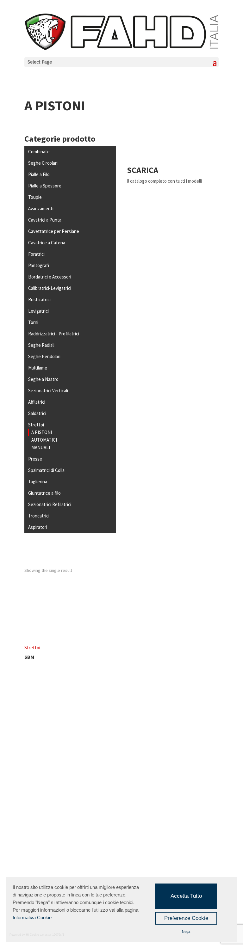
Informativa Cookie (32, 917)
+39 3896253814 (65, 834)
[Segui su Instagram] (108, 746)
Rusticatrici (39, 300)
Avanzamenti (40, 208)
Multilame (37, 368)
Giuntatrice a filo (44, 493)
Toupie (35, 197)
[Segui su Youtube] (133, 746)
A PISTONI (41, 432)
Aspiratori (37, 527)
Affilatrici (36, 402)
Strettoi (36, 425)
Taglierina (37, 482)
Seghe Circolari (43, 163)
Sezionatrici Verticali (48, 391)
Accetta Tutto (186, 896)
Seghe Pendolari (44, 356)
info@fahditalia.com (57, 819)
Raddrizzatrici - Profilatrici (53, 334)
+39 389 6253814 (51, 842)
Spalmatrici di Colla (46, 470)
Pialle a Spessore (44, 186)
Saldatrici (37, 413)
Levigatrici (38, 311)
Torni (33, 322)
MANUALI (40, 447)
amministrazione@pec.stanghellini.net (78, 826)
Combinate (39, 152)
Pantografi (38, 265)
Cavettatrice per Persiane (53, 231)
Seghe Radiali (41, 345)
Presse (35, 459)
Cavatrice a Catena (46, 243)
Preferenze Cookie (186, 918)
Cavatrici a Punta (44, 220)
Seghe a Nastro (43, 379)
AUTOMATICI (44, 440)
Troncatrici (38, 516)
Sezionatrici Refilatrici (49, 504)
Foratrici (36, 254)
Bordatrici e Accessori (49, 277)
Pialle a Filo (39, 174)
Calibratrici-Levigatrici (49, 288)
